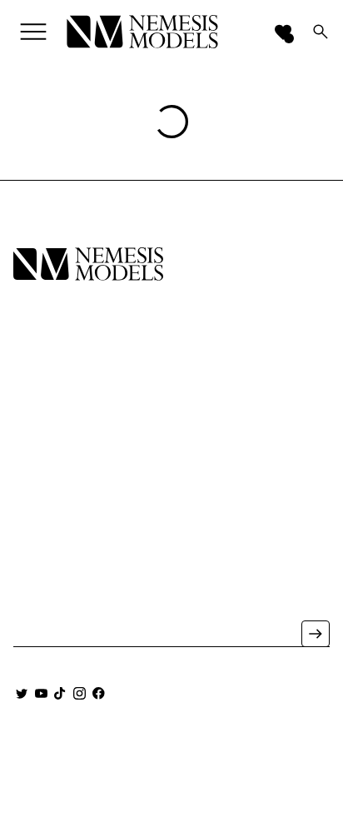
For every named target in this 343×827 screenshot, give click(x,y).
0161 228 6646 (48, 571)
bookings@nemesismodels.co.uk (89, 595)
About (33, 441)
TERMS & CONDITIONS (223, 768)
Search (36, 511)
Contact (40, 464)
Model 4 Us (47, 394)
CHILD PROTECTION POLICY (171, 793)
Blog (29, 487)
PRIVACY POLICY (92, 768)
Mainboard (170, 751)
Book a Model (57, 417)
